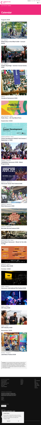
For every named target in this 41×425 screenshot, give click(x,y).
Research (22, 381)
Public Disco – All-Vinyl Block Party (11, 118)
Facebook (2, 398)
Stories (22, 384)
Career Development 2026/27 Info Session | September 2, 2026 (14, 139)
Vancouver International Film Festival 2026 (13, 288)
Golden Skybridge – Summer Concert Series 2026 (14, 66)
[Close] (23, 412)
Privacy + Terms (7, 418)
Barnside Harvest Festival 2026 (10, 228)
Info (35, 379)
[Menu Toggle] (37, 2)
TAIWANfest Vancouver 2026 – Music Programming (12, 163)
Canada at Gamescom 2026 (9, 98)
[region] (13, 417)
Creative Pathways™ (4, 386)
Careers (36, 386)
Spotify (2, 399)
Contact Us (36, 387)
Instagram (2, 397)
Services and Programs (5, 379)
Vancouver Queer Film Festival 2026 (11, 183)
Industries (22, 380)
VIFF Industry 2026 (6, 327)
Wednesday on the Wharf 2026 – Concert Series (13, 42)
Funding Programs (3, 381)
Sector (22, 379)
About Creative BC (37, 380)
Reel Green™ (3, 385)
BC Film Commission (4, 380)
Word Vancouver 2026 (7, 206)
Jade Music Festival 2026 (8, 354)
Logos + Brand (37, 384)
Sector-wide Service (4, 384)
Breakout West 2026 (7, 266)
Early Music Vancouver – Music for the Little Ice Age (13, 242)
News (35, 381)
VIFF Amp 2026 (5, 308)
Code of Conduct (37, 385)
